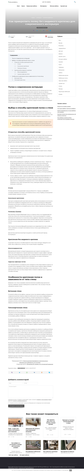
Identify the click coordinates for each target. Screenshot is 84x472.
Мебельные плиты (63, 78)
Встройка (61, 45)
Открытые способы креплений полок (23, 62)
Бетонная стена (18, 78)
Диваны (61, 53)
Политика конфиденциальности (26, 466)
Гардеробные (62, 48)
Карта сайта (11, 466)
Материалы (43, 6)
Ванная (60, 43)
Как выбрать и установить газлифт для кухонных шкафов (16, 445)
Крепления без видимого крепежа (23, 70)
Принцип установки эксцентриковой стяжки (68, 421)
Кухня (23, 6)
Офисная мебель (63, 80)
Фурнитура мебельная (42, 27)
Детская (61, 51)
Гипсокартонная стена (19, 80)
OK (70, 470)
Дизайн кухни (62, 56)
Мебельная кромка (63, 75)
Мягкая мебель (54, 6)
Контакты (16, 466)
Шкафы (60, 94)
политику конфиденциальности (20, 400)
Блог (18, 6)
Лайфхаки (61, 67)
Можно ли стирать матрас (64, 106)
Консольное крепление (23, 66)
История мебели (63, 59)
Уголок (19, 64)
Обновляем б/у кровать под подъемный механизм (40, 364)
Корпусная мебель (32, 6)
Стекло (60, 86)
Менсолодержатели (22, 72)
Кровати (61, 61)
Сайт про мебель (46, 2)
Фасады (61, 88)
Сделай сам (63, 6)
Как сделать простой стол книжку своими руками (50, 422)
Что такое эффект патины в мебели (66, 108)
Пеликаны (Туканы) (21, 68)
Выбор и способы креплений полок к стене (23, 60)
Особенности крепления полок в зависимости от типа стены (28, 76)
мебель (60, 72)
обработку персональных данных (44, 399)
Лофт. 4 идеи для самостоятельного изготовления (13, 430)
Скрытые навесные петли (23, 74)
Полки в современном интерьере (21, 58)
